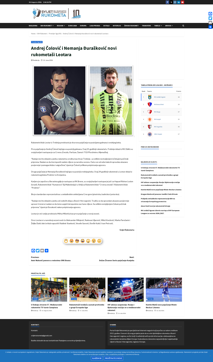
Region (60, 25)
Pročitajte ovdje (113, 358)
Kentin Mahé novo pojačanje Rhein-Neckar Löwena (161, 189)
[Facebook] (210, 14)
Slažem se (97, 358)
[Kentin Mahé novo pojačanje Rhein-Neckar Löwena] (164, 290)
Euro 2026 (72, 25)
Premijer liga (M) (37, 42)
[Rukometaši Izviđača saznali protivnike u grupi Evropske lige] (87, 290)
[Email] (210, 22)
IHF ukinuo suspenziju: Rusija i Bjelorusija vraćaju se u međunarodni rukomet (124, 307)
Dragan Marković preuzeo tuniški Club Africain (159, 194)
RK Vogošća (158, 127)
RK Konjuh (157, 119)
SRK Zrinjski (158, 134)
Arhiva (168, 25)
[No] (210, 356)
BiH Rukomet (46, 25)
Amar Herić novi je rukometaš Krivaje (155, 206)
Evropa (83, 25)
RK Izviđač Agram (159, 97)
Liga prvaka (95, 25)
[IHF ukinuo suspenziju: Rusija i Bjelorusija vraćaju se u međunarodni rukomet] (126, 290)
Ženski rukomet (131, 25)
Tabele (157, 25)
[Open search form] (183, 25)
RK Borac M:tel (159, 104)
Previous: (51, 259)
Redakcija (36, 60)
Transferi (146, 25)
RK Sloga (157, 112)
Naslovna (33, 25)
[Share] (210, 27)
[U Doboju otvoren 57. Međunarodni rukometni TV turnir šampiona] (49, 290)
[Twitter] (210, 18)
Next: (116, 259)
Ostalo (106, 25)
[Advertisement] (143, 14)
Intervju (117, 25)
